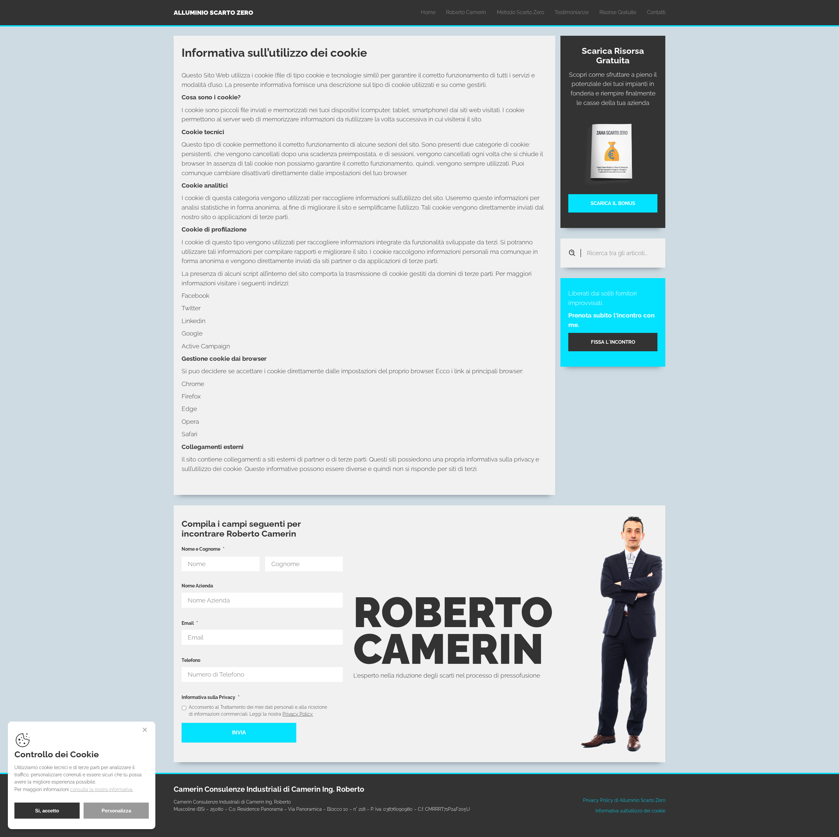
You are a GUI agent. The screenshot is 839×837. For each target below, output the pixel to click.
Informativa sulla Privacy (211, 697)
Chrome (193, 383)
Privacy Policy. (298, 714)
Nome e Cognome (203, 549)
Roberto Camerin (466, 12)
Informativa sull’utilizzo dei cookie (630, 810)
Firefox (191, 396)
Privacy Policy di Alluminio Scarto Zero (624, 800)
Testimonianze (572, 12)
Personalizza (116, 810)
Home (428, 12)
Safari (189, 434)
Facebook (195, 295)
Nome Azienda (197, 585)
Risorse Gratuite (617, 12)
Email (190, 623)
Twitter (191, 308)
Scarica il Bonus (613, 203)
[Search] (574, 253)
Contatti (656, 12)
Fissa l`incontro (613, 342)
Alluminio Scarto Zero (213, 12)
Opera (190, 421)
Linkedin (193, 320)
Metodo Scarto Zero (520, 12)
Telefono (191, 660)
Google (192, 333)
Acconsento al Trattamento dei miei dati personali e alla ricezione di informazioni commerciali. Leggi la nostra (258, 710)
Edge (189, 408)
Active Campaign (206, 346)
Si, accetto (47, 810)
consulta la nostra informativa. (101, 789)
